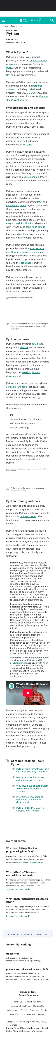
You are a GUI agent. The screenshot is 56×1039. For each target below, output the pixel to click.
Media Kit (14, 1014)
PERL (9, 67)
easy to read (13, 223)
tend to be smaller (36, 227)
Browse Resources (28, 995)
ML (39, 202)
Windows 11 (20, 100)
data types (37, 343)
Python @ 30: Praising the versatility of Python (30, 809)
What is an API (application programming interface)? (21, 850)
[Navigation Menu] (4, 20)
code (29, 144)
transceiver (12, 953)
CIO (32, 934)
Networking (13, 934)
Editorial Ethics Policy (21, 1006)
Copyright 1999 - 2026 (36, 1022)
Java (25, 234)
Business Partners (29, 1010)
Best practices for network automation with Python (31, 778)
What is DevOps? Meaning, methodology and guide (21, 874)
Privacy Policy (12, 1028)
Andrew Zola (12, 39)
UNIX (30, 89)
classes (24, 347)
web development (16, 205)
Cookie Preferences (30, 1028)
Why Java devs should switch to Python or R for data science (32, 788)
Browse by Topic (28, 992)
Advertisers (12, 1010)
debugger (25, 262)
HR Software (42, 934)
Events (43, 1010)
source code (30, 177)
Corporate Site (28, 1014)
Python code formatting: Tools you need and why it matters (32, 770)
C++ (8, 75)
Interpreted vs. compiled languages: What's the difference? (29, 799)
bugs (19, 141)
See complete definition (29, 863)
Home (5, 26)
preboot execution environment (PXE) (27, 969)
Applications (28, 223)
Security (25, 934)
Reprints (42, 1014)
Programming (16, 26)
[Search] (52, 20)
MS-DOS (31, 92)
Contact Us (38, 1006)
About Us (18, 1002)
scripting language (16, 386)
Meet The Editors (33, 1002)
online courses (28, 516)
